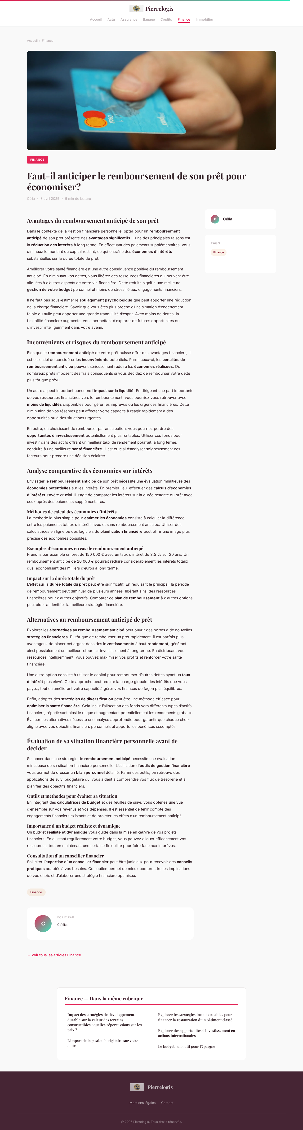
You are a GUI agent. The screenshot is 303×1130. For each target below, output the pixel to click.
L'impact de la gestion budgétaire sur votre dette (102, 1043)
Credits (166, 19)
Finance (184, 19)
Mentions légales (142, 1103)
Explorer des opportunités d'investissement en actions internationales (196, 1033)
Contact (167, 1103)
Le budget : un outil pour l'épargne (186, 1046)
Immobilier (204, 19)
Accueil (96, 19)
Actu (111, 19)
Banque (149, 19)
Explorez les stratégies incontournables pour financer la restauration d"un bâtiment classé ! (196, 1017)
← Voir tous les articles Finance (54, 955)
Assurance (128, 19)
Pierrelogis (159, 8)
